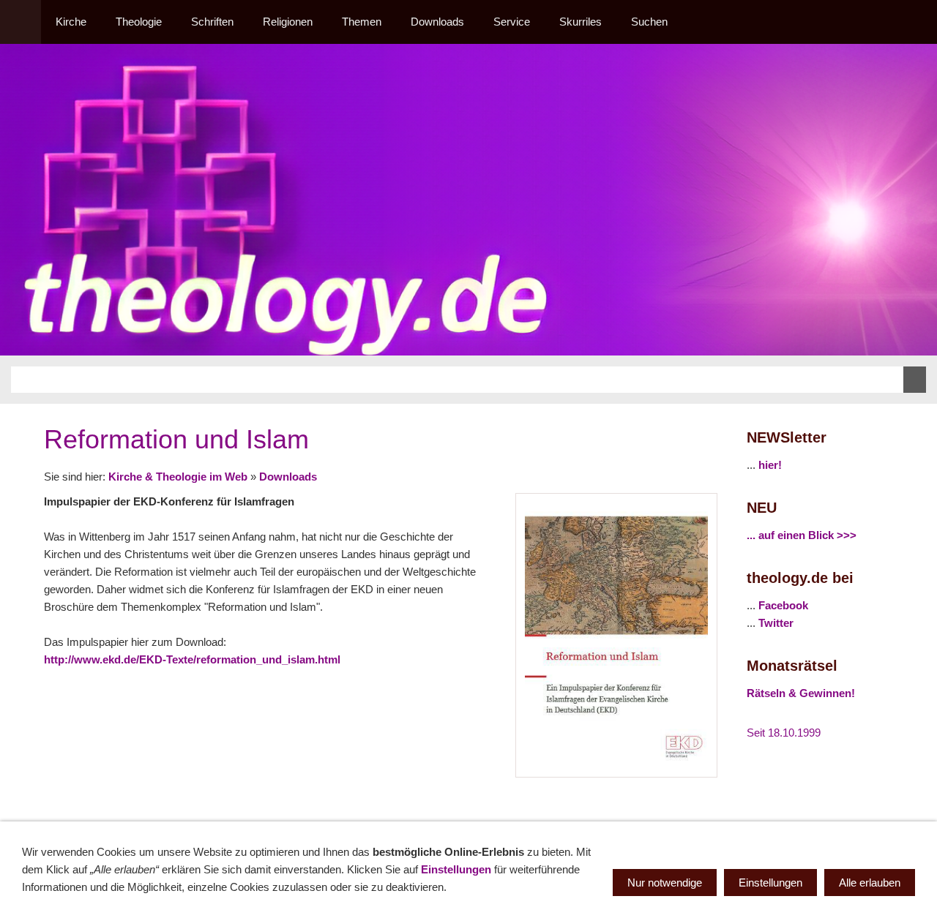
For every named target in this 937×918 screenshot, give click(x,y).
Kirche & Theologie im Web (177, 476)
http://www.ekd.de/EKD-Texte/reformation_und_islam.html (192, 659)
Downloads (288, 476)
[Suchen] (916, 22)
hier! (770, 465)
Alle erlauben (869, 882)
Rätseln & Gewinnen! (801, 693)
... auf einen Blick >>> (801, 535)
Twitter (776, 623)
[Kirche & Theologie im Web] (20, 22)
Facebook (783, 605)
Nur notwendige (664, 882)
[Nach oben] (708, 807)
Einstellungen (456, 869)
